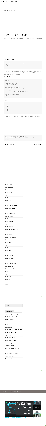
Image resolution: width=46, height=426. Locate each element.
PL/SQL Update (8, 245)
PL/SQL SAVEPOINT (9, 322)
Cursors (23, 6)
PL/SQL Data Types (9, 221)
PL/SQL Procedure (9, 216)
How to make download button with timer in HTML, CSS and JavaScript (18, 402)
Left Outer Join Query (9, 356)
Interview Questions (7, 10)
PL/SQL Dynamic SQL (9, 268)
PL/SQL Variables (8, 234)
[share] (31, 402)
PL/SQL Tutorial (8, 184)
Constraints (15, 6)
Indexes (35, 6)
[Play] (37, 412)
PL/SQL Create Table (9, 253)
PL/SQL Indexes (8, 224)
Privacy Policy (18, 391)
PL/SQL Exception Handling (11, 205)
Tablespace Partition (9, 345)
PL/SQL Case (37, 144)
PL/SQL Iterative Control (10, 210)
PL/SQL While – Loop (10, 144)
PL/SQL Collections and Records (12, 197)
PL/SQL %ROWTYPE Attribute (11, 229)
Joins (8, 6)
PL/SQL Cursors (8, 195)
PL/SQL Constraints (9, 226)
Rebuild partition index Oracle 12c (12, 348)
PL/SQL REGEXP (8, 274)
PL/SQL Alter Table (9, 255)
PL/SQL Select (8, 250)
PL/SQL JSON (8, 276)
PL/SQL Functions (9, 187)
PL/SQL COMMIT (8, 327)
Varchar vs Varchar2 (9, 358)
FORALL (7, 284)
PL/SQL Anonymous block (10, 237)
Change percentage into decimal (11, 353)
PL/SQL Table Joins (9, 192)
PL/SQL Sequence (9, 266)
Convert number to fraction (10, 350)
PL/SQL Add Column (9, 258)
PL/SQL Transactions (9, 319)
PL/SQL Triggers (8, 200)
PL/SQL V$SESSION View (10, 337)
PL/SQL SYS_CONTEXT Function (12, 335)
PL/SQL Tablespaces (9, 343)
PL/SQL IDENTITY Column (10, 263)
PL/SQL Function (8, 218)
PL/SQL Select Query (9, 189)
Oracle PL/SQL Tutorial (9, 1)
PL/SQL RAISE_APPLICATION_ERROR (13, 314)
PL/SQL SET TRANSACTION (11, 316)
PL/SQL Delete (8, 242)
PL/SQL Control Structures (10, 213)
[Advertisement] (23, 22)
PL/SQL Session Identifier (10, 340)
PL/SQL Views (8, 203)
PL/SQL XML (8, 279)
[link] (6, 402)
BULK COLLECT (8, 282)
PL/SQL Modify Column (10, 260)
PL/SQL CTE (7, 271)
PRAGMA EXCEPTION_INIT (10, 332)
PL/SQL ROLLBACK (9, 324)
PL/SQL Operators (9, 239)
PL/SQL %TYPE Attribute (10, 231)
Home (4, 6)
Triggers (30, 6)
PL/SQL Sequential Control (10, 208)
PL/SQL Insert (8, 247)
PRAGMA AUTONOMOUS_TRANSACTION (13, 329)
